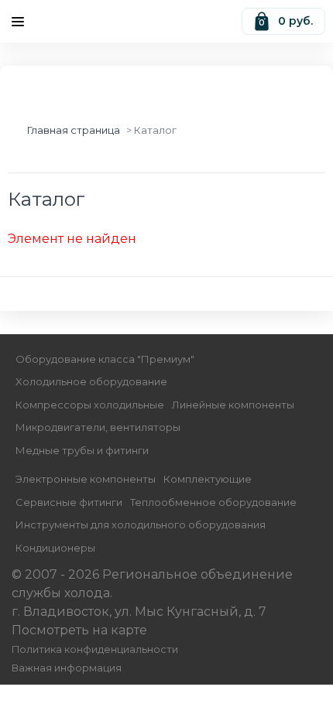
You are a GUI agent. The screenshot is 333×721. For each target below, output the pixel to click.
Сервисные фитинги (68, 502)
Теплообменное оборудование (213, 502)
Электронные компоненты (85, 479)
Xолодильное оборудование (91, 381)
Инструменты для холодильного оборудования (140, 524)
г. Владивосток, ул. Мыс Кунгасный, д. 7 (139, 611)
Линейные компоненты (233, 404)
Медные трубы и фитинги (82, 450)
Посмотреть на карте (79, 630)
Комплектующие (207, 479)
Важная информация (67, 668)
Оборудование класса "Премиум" (104, 359)
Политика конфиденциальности (95, 649)
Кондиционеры (55, 548)
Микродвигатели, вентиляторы (97, 427)
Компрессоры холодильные (89, 404)
